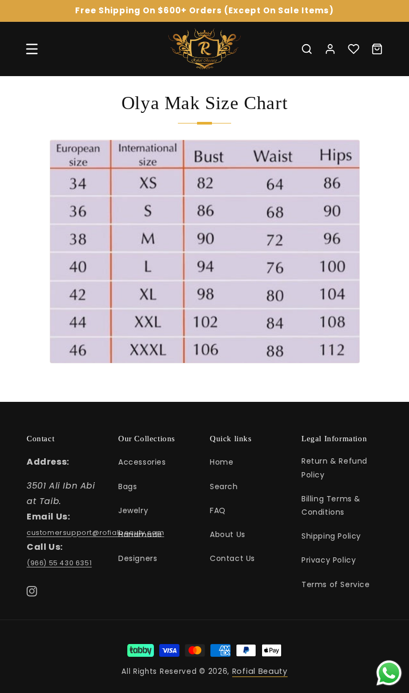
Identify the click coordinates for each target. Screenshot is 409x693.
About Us (228, 534)
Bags (127, 486)
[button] (32, 49)
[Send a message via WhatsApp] (389, 673)
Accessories (142, 462)
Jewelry (133, 510)
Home (221, 462)
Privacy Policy (328, 560)
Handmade (140, 534)
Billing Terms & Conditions (331, 505)
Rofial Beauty (260, 671)
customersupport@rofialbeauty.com (95, 532)
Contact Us (232, 558)
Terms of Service (335, 584)
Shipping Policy (331, 536)
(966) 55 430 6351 (59, 562)
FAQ (218, 510)
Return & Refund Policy (334, 468)
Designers (137, 558)
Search (224, 486)
